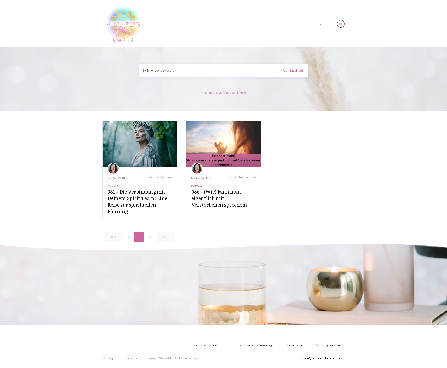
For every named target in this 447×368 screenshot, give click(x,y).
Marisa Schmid (117, 177)
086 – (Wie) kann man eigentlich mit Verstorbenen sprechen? (219, 198)
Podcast (113, 185)
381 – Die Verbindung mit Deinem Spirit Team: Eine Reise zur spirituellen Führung (137, 201)
